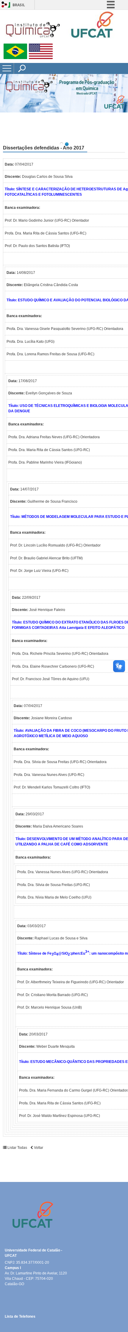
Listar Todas (17, 1148)
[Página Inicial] (59, 41)
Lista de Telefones (20, 1316)
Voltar (38, 1148)
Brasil (19, 4)
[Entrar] (4, 5)
